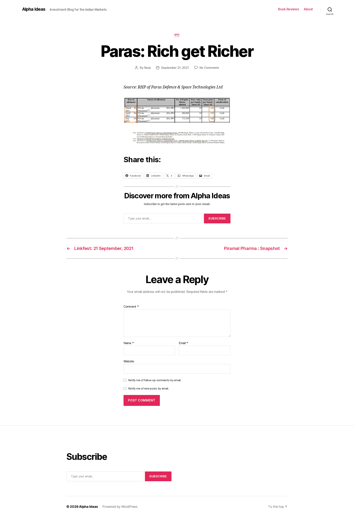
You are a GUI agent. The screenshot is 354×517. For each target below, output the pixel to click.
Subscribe (217, 218)
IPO (177, 34)
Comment (131, 306)
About (308, 9)
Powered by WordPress (120, 507)
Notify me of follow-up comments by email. (154, 380)
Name (129, 343)
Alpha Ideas (33, 9)
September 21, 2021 (175, 67)
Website (129, 361)
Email (183, 343)
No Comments (209, 67)
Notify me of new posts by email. (148, 388)
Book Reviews (288, 9)
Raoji (147, 67)
